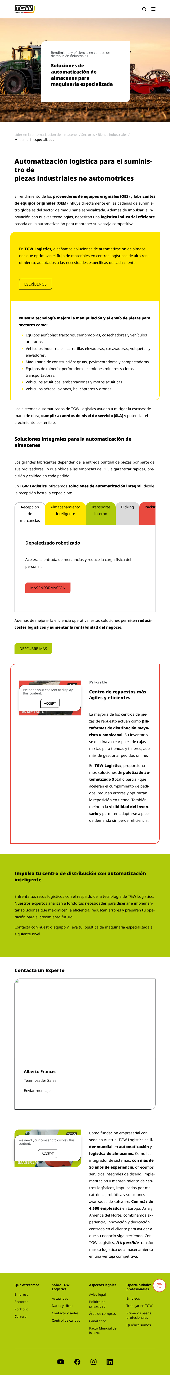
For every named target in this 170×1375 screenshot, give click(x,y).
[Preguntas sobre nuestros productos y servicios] (159, 1285)
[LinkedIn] (110, 1361)
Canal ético (97, 1321)
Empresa (21, 1294)
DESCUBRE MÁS (33, 648)
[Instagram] (93, 1361)
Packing (152, 506)
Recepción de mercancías (30, 513)
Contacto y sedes (65, 1313)
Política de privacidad (97, 1304)
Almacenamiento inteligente (65, 510)
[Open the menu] (153, 9)
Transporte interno (100, 510)
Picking (127, 506)
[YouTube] (60, 1361)
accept (50, 703)
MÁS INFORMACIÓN (48, 587)
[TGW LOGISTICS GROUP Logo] (25, 8)
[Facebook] (77, 1361)
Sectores (21, 1301)
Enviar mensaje (37, 1090)
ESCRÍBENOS (35, 284)
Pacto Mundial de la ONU (103, 1330)
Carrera (21, 1316)
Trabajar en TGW (139, 1305)
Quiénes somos (138, 1325)
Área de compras (102, 1313)
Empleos (133, 1298)
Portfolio (21, 1309)
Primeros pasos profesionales (138, 1315)
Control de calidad (66, 1320)
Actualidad (60, 1298)
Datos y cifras (62, 1305)
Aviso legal (97, 1294)
